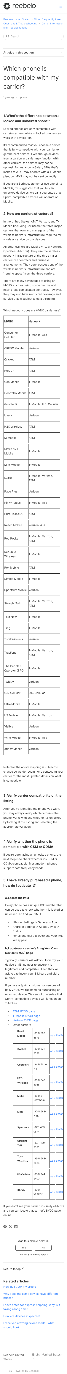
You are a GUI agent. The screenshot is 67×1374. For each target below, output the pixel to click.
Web (52, 1035)
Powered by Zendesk (26, 1370)
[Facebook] (5, 1226)
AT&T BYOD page (24, 1011)
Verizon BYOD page (25, 1020)
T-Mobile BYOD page (26, 1016)
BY (57, 1192)
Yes (24, 1247)
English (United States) (47, 1354)
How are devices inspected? (22, 1316)
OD (61, 1192)
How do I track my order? (19, 1286)
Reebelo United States (16, 19)
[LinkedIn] (15, 1226)
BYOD (59, 1035)
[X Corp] (10, 1226)
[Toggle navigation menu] (60, 6)
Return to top (12, 1269)
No (43, 1247)
